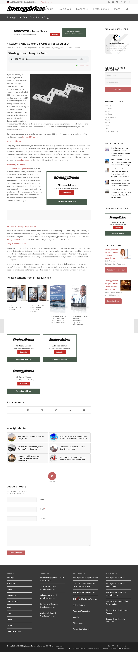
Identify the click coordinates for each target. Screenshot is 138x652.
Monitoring (109, 114)
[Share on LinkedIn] (70, 410)
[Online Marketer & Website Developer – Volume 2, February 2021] (80, 299)
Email (42, 509)
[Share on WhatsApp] (42, 410)
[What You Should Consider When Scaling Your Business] (2, 326)
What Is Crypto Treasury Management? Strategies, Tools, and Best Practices (120, 183)
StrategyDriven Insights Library (85, 577)
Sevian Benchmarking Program (15, 307)
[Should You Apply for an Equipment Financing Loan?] (136, 326)
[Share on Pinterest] (56, 410)
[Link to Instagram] (125, 2)
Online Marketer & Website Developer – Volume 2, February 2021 (80, 320)
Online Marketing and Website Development (34, 48)
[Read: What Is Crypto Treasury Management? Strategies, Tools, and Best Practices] (107, 182)
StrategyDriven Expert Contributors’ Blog (28, 17)
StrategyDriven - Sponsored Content (67, 48)
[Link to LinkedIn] (109, 2)
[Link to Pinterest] (129, 2)
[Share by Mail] (84, 410)
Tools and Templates (81, 611)
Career (107, 128)
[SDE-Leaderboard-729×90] (49, 36)
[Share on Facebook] (14, 410)
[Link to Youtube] (113, 2)
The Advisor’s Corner (81, 629)
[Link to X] (117, 2)
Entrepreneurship (112, 131)
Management (110, 117)
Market (107, 111)
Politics (107, 122)
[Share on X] (28, 410)
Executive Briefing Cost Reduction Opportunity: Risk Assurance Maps (58, 319)
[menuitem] (69, 648)
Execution (109, 108)
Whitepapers (78, 623)
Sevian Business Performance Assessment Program (37, 308)
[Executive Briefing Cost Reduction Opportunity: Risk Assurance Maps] (59, 299)
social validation (23, 160)
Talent (107, 125)
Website (43, 518)
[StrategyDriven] (27, 9)
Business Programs (90, 599)
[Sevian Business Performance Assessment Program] (38, 293)
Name (43, 499)
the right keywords (14, 239)
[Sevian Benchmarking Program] (17, 293)
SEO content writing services (18, 169)
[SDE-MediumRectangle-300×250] (66, 204)
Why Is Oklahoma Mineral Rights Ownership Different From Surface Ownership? (121, 162)
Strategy (108, 105)
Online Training (79, 605)
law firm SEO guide (30, 137)
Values (107, 120)
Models (76, 617)
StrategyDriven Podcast (115, 577)
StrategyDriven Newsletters (84, 592)
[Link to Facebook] (121, 2)
